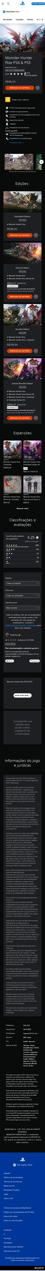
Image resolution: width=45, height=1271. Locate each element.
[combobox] (22, 583)
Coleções (19, 19)
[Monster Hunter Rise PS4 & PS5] (19, 162)
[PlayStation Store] (11, 12)
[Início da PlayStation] (22, 3)
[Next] (41, 162)
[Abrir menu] (3, 4)
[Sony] (39, 1270)
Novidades (7, 19)
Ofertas (30, 19)
